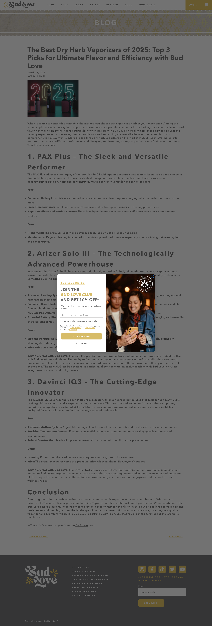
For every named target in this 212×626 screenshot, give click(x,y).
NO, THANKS (81, 343)
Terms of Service (75, 328)
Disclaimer (73, 330)
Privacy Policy (90, 328)
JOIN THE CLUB (82, 336)
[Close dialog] (152, 276)
